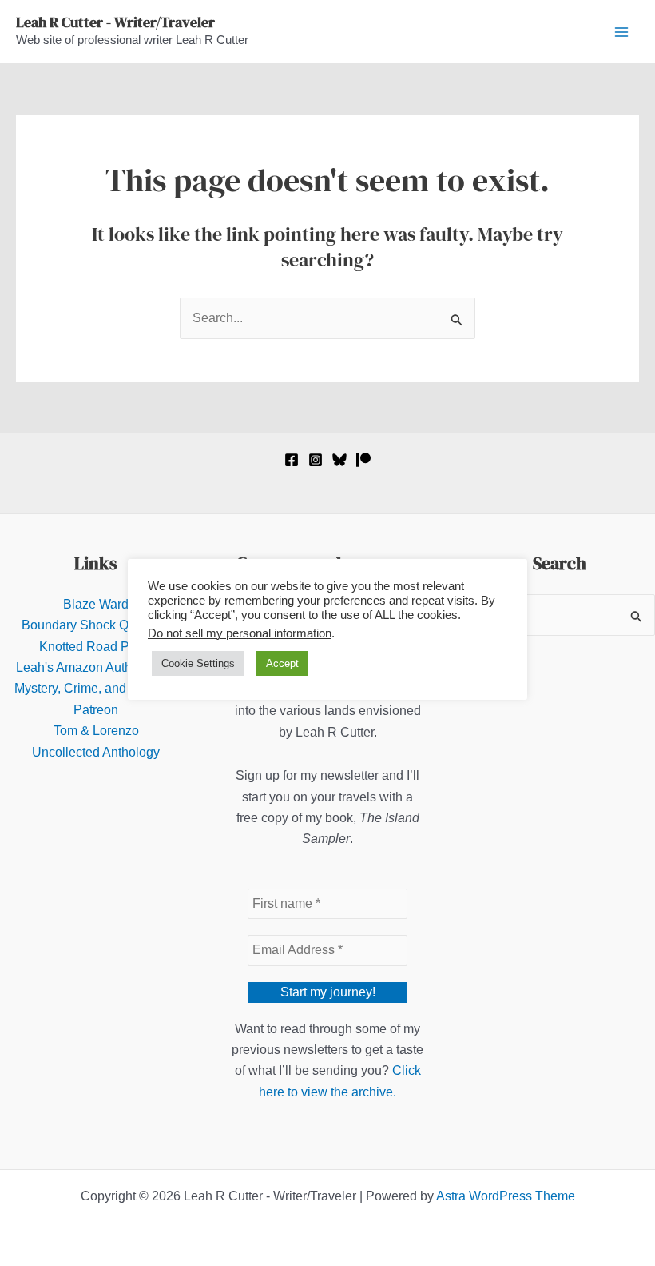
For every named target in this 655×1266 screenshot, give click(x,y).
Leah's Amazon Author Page (96, 667)
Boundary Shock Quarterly (96, 625)
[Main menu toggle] (621, 32)
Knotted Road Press (96, 646)
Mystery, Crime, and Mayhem (96, 688)
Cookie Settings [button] (198, 663)
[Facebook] (291, 460)
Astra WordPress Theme (505, 1196)
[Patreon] (363, 460)
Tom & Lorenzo (96, 730)
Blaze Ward (96, 604)
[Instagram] (315, 460)
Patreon (95, 710)
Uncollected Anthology (96, 752)
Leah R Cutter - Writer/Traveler (115, 22)
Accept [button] (282, 663)
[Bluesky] (339, 460)
